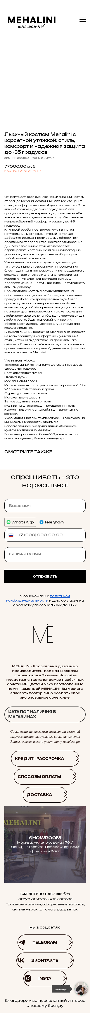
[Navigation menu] (83, 20)
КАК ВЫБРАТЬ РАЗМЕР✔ (23, 171)
